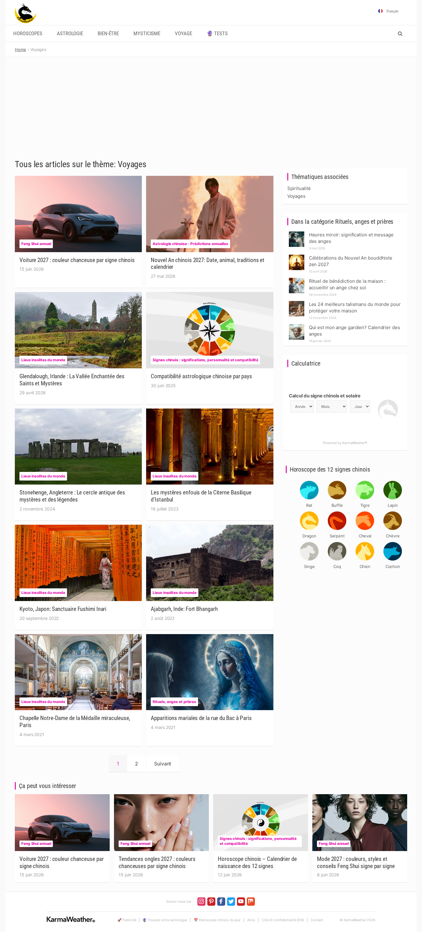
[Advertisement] (211, 103)
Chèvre (392, 535)
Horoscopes (27, 33)
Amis (251, 920)
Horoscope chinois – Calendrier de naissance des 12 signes (257, 862)
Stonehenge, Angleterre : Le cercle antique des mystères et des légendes (72, 496)
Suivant (162, 763)
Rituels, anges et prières (174, 701)
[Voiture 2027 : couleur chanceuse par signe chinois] (78, 214)
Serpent (337, 535)
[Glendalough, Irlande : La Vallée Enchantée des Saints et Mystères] (78, 330)
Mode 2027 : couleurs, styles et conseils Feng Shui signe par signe (356, 862)
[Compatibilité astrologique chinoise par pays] (210, 330)
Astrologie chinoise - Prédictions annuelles (190, 243)
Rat (309, 505)
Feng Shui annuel (36, 243)
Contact (316, 920)
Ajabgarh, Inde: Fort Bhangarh (184, 608)
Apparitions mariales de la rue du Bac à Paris (201, 718)
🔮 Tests (217, 33)
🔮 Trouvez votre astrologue (164, 920)
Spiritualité (299, 188)
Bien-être (108, 33)
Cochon (393, 566)
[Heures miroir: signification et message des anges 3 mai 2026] (296, 233)
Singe (309, 566)
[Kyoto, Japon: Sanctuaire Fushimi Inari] (78, 562)
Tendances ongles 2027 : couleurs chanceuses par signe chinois (157, 862)
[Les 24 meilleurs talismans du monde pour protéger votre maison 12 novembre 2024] (296, 303)
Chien (365, 566)
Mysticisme (146, 33)
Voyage (183, 33)
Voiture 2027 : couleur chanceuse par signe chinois (77, 260)
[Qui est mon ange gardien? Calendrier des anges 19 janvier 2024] (296, 326)
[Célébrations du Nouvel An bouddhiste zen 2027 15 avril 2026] (296, 256)
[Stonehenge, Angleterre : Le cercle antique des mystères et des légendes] (78, 446)
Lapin (393, 505)
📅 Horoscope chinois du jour (217, 920)
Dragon (309, 535)
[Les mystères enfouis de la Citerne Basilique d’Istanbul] (210, 446)
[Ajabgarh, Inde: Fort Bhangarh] (210, 562)
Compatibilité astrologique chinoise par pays (201, 376)
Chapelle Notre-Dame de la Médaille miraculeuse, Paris (74, 721)
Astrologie (70, 33)
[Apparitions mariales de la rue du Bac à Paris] (210, 672)
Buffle (337, 505)
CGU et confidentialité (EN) (283, 920)
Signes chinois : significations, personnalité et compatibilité (205, 360)
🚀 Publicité (126, 920)
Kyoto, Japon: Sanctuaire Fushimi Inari (62, 608)
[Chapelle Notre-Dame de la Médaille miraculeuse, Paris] (78, 672)
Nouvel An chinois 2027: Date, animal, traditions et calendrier (207, 263)
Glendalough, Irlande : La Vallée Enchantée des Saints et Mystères (71, 380)
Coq (337, 566)
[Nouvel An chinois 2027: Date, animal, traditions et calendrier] (210, 214)
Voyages (296, 196)
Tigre (365, 505)
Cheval (365, 535)
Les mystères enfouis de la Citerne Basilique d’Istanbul (201, 496)
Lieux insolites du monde (43, 360)
